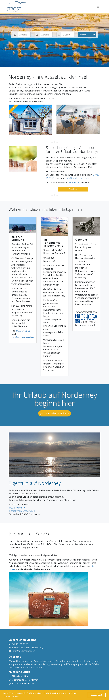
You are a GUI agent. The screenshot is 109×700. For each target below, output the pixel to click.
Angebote (73, 189)
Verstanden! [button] (96, 695)
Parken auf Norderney (23, 683)
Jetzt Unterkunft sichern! (54, 413)
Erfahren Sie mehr (11, 696)
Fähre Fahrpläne (20, 676)
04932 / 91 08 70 (20, 644)
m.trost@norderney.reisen (22, 510)
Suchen (83, 34)
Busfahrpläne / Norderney (25, 679)
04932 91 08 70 (23, 330)
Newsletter (74, 182)
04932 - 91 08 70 (17, 507)
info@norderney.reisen (77, 178)
